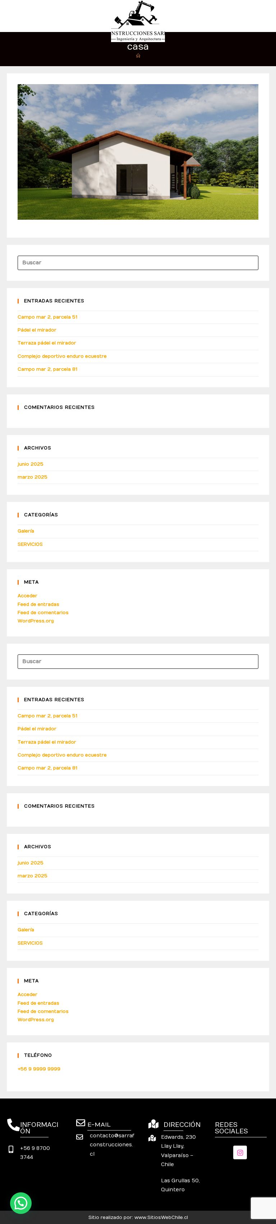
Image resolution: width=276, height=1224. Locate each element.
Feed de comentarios (43, 613)
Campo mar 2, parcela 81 (47, 369)
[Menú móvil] (265, 16)
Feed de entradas (38, 604)
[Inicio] (138, 56)
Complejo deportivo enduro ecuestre (62, 356)
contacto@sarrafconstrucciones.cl (112, 1145)
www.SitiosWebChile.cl (161, 1217)
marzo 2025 (32, 477)
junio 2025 (30, 464)
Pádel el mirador (37, 330)
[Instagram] (240, 1152)
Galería (26, 531)
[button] (21, 1203)
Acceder (27, 596)
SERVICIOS (30, 544)
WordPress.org (36, 621)
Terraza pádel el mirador (47, 343)
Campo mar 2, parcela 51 (47, 317)
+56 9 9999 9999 (39, 1069)
